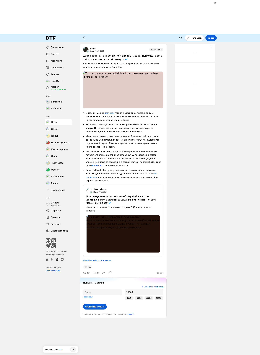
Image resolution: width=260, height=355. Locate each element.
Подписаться (156, 49)
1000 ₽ (139, 298)
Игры (92, 51)
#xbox (97, 260)
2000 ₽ (149, 298)
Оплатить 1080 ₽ (95, 306)
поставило (97, 165)
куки (60, 349)
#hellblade (88, 260)
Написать (196, 38)
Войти (211, 38)
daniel (93, 48)
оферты (130, 314)
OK (73, 349)
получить (109, 113)
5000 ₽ (159, 298)
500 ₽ (129, 298)
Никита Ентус (100, 189)
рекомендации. (53, 270)
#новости (106, 260)
